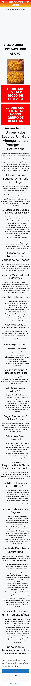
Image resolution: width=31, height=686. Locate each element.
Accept (15, 671)
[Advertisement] (15, 25)
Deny (15, 675)
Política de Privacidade (15, 683)
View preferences (15, 680)
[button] (28, 656)
